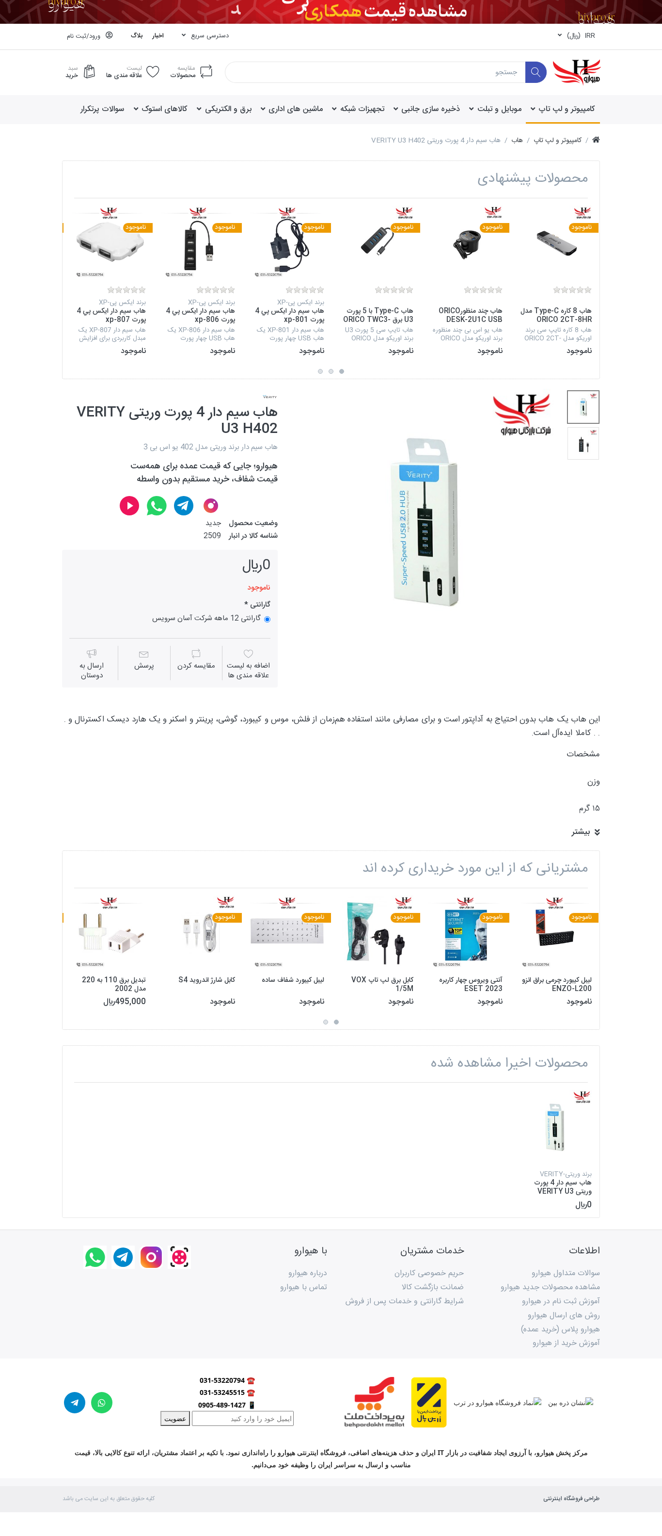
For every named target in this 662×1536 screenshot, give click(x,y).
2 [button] (331, 371)
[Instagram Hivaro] (210, 505)
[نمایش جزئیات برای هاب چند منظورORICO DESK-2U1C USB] (465, 243)
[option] (554, 281)
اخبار (158, 36)
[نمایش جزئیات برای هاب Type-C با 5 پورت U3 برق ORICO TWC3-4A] (376, 243)
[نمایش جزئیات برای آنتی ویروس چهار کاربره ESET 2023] (465, 933)
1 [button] (341, 371)
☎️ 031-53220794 (227, 1380)
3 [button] (320, 371)
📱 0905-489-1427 (227, 1404)
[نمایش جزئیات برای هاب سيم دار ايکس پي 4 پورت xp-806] (198, 243)
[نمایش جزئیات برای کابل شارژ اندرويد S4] (198, 933)
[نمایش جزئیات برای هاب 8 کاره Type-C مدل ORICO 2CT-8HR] (555, 243)
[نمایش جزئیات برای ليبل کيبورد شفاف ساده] (287, 933)
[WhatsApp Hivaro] (156, 505)
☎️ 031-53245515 (227, 1392)
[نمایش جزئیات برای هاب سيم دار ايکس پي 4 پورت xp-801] (287, 243)
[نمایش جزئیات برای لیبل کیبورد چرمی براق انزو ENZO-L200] (555, 933)
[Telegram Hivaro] (183, 505)
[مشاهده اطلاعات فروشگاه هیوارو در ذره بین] (567, 1401)
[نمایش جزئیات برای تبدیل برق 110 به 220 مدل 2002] (109, 933)
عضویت (175, 1418)
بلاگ (136, 36)
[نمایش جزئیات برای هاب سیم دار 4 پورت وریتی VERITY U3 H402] (555, 1127)
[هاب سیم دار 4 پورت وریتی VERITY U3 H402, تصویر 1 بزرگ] (583, 407)
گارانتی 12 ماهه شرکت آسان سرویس (206, 619)
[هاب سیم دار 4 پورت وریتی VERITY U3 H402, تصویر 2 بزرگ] (583, 443)
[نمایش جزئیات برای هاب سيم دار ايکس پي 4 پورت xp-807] (109, 243)
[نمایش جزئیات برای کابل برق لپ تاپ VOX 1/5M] (376, 933)
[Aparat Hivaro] (129, 505)
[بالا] (596, 141)
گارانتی (259, 605)
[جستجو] (536, 72)
